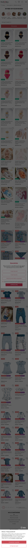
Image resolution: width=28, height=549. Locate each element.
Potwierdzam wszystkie (14, 542)
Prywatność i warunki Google (16, 538)
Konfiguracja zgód (14, 546)
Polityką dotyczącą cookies (7, 534)
